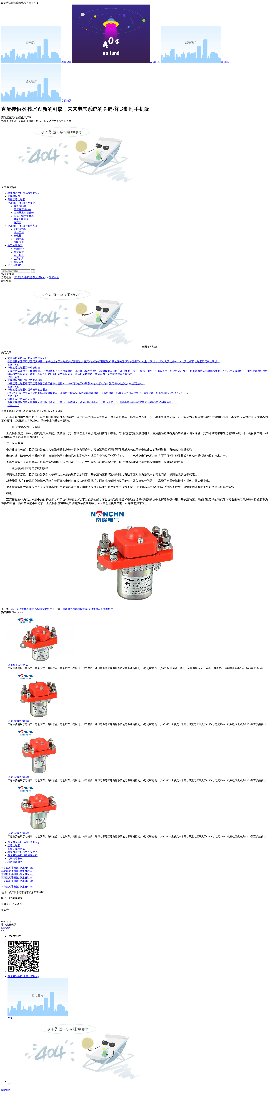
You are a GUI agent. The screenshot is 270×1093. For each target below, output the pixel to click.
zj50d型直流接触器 (18, 665)
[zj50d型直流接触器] (38, 662)
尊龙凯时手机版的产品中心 (23, 202)
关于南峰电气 (15, 245)
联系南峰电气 (15, 265)
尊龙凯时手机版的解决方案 (23, 225)
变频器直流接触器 (24, 212)
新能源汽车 (20, 229)
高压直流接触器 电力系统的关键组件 (31, 609)
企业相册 (19, 255)
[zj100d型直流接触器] (38, 718)
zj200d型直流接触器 (18, 777)
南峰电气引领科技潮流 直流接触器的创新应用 (87, 609)
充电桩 (17, 235)
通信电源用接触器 (24, 216)
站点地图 (155, 62)
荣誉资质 (19, 252)
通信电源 (19, 232)
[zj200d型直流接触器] (38, 774)
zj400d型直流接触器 (18, 833)
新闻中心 (226, 62)
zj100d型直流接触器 (18, 721)
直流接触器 (14, 196)
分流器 (17, 222)
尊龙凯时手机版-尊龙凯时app (23, 193)
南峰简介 (19, 248)
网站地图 (6, 928)
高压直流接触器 (16, 199)
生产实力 (19, 258)
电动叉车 (19, 239)
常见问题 (66, 100)
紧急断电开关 (21, 219)
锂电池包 (19, 242)
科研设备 (19, 262)
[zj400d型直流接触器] (38, 830)
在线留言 (66, 62)
